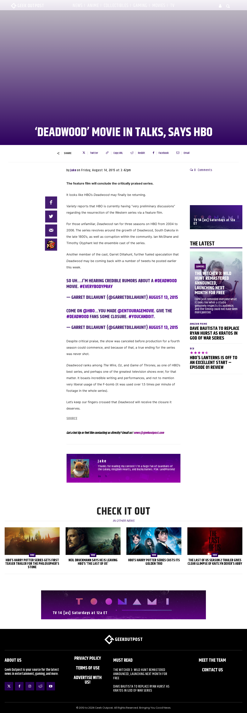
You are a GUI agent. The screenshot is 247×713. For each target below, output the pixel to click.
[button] (228, 6)
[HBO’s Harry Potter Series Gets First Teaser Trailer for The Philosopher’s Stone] (32, 541)
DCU (192, 348)
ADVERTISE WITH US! (88, 680)
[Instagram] (29, 686)
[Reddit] (40, 686)
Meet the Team (212, 660)
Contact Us (212, 670)
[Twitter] (106, 475)
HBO (32, 555)
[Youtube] (51, 686)
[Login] (220, 6)
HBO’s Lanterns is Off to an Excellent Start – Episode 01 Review (213, 362)
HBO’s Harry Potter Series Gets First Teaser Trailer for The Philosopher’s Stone (32, 564)
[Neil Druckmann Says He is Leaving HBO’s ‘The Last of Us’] (93, 541)
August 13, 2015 (163, 297)
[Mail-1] (51, 230)
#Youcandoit (141, 316)
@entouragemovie (136, 311)
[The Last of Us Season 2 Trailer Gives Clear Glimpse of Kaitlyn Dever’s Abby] (214, 541)
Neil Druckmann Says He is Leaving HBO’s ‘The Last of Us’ (93, 562)
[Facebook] (51, 202)
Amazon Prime (198, 324)
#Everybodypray (96, 286)
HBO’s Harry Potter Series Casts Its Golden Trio (154, 562)
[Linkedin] (99, 475)
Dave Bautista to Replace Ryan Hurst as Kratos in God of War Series (214, 333)
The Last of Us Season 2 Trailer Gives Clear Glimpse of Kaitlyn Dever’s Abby (215, 562)
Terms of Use (88, 668)
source (71, 419)
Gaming (200, 266)
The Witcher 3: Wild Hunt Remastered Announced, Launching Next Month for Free (213, 283)
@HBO (89, 311)
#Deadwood (165, 281)
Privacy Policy (87, 658)
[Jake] (82, 468)
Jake (73, 170)
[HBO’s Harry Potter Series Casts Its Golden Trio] (153, 541)
